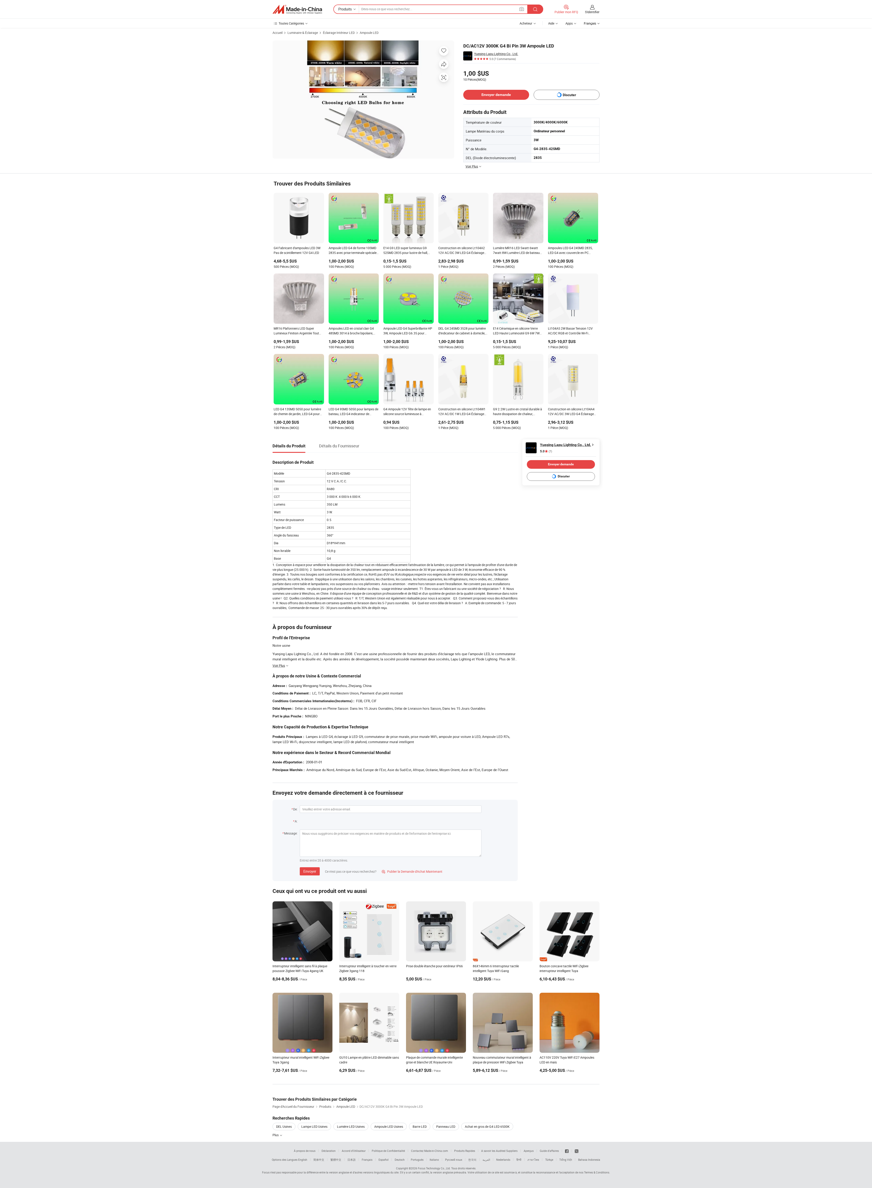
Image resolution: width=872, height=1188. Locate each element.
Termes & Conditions (596, 1172)
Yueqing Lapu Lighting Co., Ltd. (496, 54)
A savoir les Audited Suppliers (499, 1151)
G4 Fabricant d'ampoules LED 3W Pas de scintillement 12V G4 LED (297, 250)
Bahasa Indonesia (589, 1159)
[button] (521, 9)
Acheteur (526, 23)
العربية (486, 1159)
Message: (290, 833)
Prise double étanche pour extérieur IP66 (434, 966)
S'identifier (592, 12)
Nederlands (503, 1159)
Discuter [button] (569, 95)
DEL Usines (284, 1126)
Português (417, 1159)
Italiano (434, 1159)
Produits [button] (345, 9)
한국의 (472, 1159)
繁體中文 (335, 1159)
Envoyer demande (496, 95)
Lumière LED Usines (351, 1126)
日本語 (351, 1159)
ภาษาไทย (533, 1159)
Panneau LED (445, 1126)
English (302, 1159)
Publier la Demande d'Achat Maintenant (412, 871)
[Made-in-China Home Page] (297, 9)
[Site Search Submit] (535, 9)
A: (296, 821)
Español (384, 1159)
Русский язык (453, 1159)
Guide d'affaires (549, 1151)
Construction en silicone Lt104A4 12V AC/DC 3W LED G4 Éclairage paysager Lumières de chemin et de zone (572, 412)
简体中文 (318, 1159)
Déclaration (329, 1151)
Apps (569, 23)
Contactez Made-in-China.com (429, 1151)
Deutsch (400, 1159)
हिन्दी (518, 1159)
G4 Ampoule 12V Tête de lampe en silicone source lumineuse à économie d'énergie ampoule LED (407, 412)
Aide (551, 23)
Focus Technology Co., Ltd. (434, 1168)
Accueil (277, 32)
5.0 (546, 451)
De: (295, 809)
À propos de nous (304, 1151)
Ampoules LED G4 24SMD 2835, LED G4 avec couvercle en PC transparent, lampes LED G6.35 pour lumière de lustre (570, 251)
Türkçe (549, 1159)
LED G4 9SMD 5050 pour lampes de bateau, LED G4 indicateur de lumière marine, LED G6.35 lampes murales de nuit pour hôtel (353, 412)
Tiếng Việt (565, 1159)
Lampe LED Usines (314, 1126)
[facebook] (567, 1151)
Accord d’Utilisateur (354, 1151)
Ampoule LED (369, 32)
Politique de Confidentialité (388, 1151)
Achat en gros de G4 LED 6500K (487, 1126)
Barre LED (420, 1126)
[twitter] (576, 1151)
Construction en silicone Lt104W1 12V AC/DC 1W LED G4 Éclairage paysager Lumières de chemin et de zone (463, 412)
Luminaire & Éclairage (302, 32)
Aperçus (529, 1151)
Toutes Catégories (291, 23)
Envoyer (309, 871)
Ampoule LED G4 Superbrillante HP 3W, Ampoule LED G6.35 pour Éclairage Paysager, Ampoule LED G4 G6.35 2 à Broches (407, 331)
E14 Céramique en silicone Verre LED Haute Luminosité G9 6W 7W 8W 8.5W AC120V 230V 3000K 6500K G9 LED (516, 331)
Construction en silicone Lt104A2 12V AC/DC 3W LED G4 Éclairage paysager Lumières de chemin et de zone (463, 251)
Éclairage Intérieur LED (339, 32)
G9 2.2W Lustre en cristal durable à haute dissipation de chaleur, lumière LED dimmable (517, 412)
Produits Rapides (464, 1151)
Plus (275, 1135)
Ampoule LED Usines (388, 1126)
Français (367, 1159)
